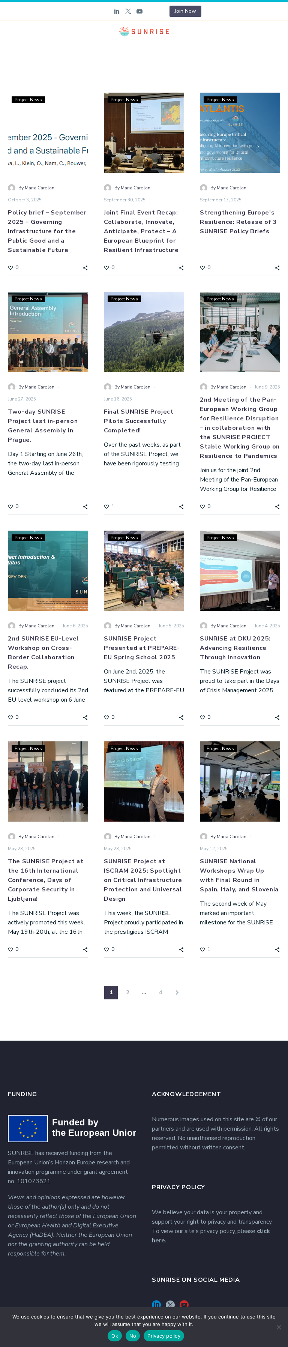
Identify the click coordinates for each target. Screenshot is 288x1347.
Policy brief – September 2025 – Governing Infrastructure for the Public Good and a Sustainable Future (47, 231)
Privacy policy (163, 1336)
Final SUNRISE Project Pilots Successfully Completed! (139, 421)
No (132, 1336)
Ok (114, 1336)
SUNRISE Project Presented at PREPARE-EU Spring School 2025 (142, 648)
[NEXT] (177, 992)
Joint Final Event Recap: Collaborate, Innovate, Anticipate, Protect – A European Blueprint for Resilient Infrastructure (141, 231)
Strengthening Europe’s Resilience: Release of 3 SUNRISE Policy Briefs (238, 222)
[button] (85, 267)
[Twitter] (128, 11)
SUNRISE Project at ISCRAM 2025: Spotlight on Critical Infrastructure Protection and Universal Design (143, 880)
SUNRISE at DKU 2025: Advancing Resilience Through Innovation (235, 648)
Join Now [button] (185, 11)
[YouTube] (139, 11)
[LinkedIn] (117, 11)
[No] (278, 1327)
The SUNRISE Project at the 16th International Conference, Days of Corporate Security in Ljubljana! (45, 880)
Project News (28, 100)
